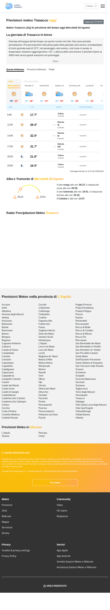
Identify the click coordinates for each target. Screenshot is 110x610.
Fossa (42, 327)
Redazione (62, 516)
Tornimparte (81, 395)
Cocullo (42, 304)
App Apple (62, 550)
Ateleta (5, 317)
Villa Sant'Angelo (84, 408)
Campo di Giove (10, 350)
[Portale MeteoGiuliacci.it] (13, 6)
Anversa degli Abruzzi (13, 314)
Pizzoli (42, 418)
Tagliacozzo (81, 388)
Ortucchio (43, 392)
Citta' (4, 510)
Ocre (41, 375)
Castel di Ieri (8, 388)
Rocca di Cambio (84, 330)
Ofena (42, 379)
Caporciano (8, 372)
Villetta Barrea (82, 414)
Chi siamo (55, 482)
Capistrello (7, 366)
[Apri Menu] (103, 6)
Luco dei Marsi (46, 350)
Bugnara (6, 340)
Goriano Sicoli (46, 337)
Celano (5, 405)
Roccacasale (82, 324)
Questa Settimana (15, 69)
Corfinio (43, 317)
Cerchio (6, 408)
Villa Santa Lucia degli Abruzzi (91, 405)
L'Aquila (43, 343)
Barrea (5, 334)
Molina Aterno (46, 363)
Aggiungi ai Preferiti (93, 22)
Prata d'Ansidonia (84, 308)
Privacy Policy (9, 556)
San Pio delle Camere (86, 353)
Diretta (5, 533)
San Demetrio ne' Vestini (88, 350)
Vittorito (79, 418)
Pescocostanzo (46, 411)
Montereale (44, 366)
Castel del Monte (10, 385)
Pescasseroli (45, 405)
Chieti (42, 436)
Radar (52, 69)
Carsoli (5, 382)
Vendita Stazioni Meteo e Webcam (75, 561)
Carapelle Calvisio (11, 379)
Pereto (42, 401)
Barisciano (7, 330)
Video (60, 505)
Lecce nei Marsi (47, 346)
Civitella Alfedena (11, 414)
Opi (40, 382)
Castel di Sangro (10, 392)
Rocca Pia (80, 337)
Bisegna (6, 337)
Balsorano (7, 324)
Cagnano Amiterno (11, 343)
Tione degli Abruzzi (85, 392)
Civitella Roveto (10, 418)
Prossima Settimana (36, 69)
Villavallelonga (83, 411)
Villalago (80, 401)
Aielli (4, 308)
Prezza (79, 314)
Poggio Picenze (83, 304)
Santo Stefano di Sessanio (89, 363)
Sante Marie (81, 356)
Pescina (43, 408)
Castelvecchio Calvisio (13, 398)
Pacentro (43, 398)
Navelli (42, 372)
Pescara (43, 433)
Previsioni (7, 505)
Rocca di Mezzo (83, 334)
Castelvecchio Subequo (14, 401)
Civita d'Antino (9, 411)
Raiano (79, 317)
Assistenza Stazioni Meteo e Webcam (76, 567)
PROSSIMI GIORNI (30, 82)
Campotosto (8, 353)
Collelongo (44, 311)
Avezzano (7, 321)
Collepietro (44, 314)
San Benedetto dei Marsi (88, 343)
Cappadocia (8, 375)
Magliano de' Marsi (48, 356)
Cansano (6, 359)
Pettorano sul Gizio (48, 414)
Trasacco (80, 398)
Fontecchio (44, 324)
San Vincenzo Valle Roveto (89, 366)
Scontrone (80, 372)
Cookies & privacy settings (16, 550)
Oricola (42, 385)
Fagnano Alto (45, 321)
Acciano (6, 304)
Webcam (6, 516)
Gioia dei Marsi (46, 334)
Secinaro (80, 382)
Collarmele (44, 308)
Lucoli (42, 353)
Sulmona (80, 385)
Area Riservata (56, 586)
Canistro (6, 356)
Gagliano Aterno (47, 330)
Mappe (5, 521)
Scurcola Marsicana (85, 379)
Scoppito (80, 375)
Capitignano (8, 369)
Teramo (5, 436)
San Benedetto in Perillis (88, 346)
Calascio (6, 346)
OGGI (10, 82)
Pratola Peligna (83, 311)
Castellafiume (9, 395)
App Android (63, 556)
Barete (5, 327)
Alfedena (6, 311)
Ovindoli (43, 395)
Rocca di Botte (82, 327)
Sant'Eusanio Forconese (88, 359)
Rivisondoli (81, 321)
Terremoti (7, 527)
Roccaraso (81, 340)
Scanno (79, 369)
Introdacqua (45, 340)
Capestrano (8, 363)
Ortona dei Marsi (47, 388)
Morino (42, 369)
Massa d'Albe (45, 359)
